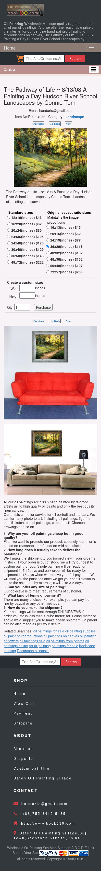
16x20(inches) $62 (26, 223)
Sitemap (64, 847)
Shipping (23, 723)
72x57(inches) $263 (66, 271)
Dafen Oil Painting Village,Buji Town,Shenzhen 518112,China (50, 835)
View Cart (24, 703)
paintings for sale (65, 645)
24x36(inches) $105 (27, 236)
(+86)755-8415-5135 (43, 813)
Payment (22, 713)
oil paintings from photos (65, 640)
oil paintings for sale (48, 631)
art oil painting (40, 645)
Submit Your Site (25, 852)
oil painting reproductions (23, 635)
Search (75, 59)
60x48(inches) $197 (66, 265)
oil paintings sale (32, 640)
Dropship (23, 758)
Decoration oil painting (34, 650)
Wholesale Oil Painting (24, 847)
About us (23, 748)
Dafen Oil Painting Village (42, 778)
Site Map (50, 847)
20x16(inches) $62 (65, 233)
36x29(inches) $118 (66, 246)
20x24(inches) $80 (26, 230)
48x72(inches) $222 (27, 262)
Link (91, 847)
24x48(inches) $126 (27, 243)
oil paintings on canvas (61, 635)
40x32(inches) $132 (66, 252)
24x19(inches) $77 (65, 240)
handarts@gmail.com (44, 803)
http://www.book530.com (48, 823)
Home (10, 47)
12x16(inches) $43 (26, 217)
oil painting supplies (80, 631)
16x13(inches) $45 (65, 227)
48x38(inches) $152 (66, 259)
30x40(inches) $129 (27, 249)
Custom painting (31, 768)
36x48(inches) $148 (27, 255)
